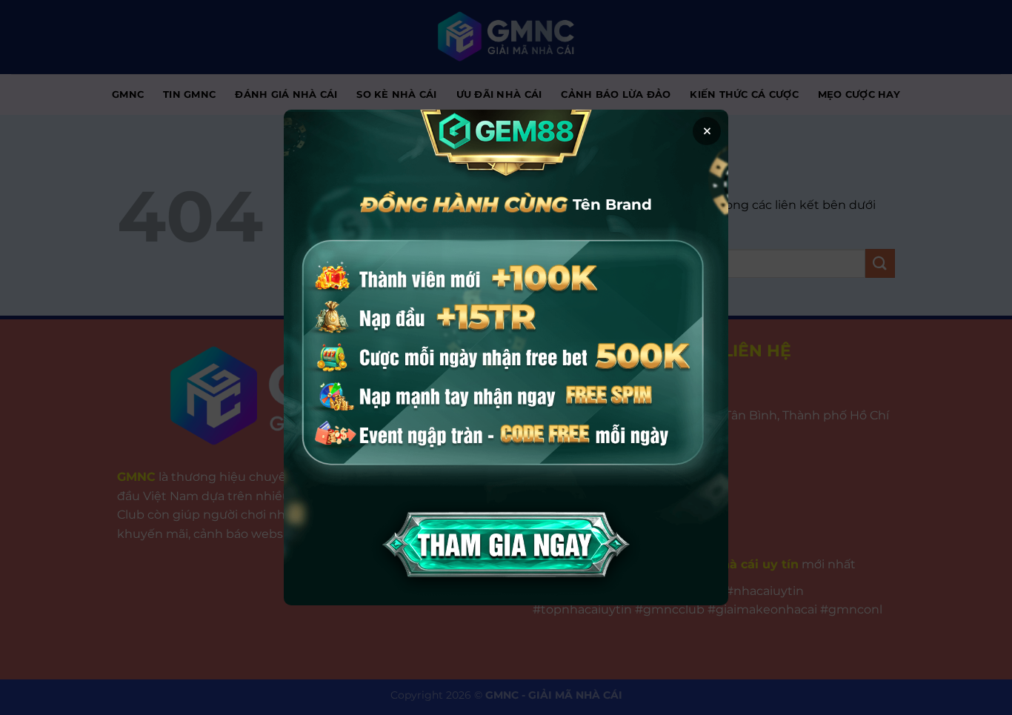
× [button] (707, 131)
